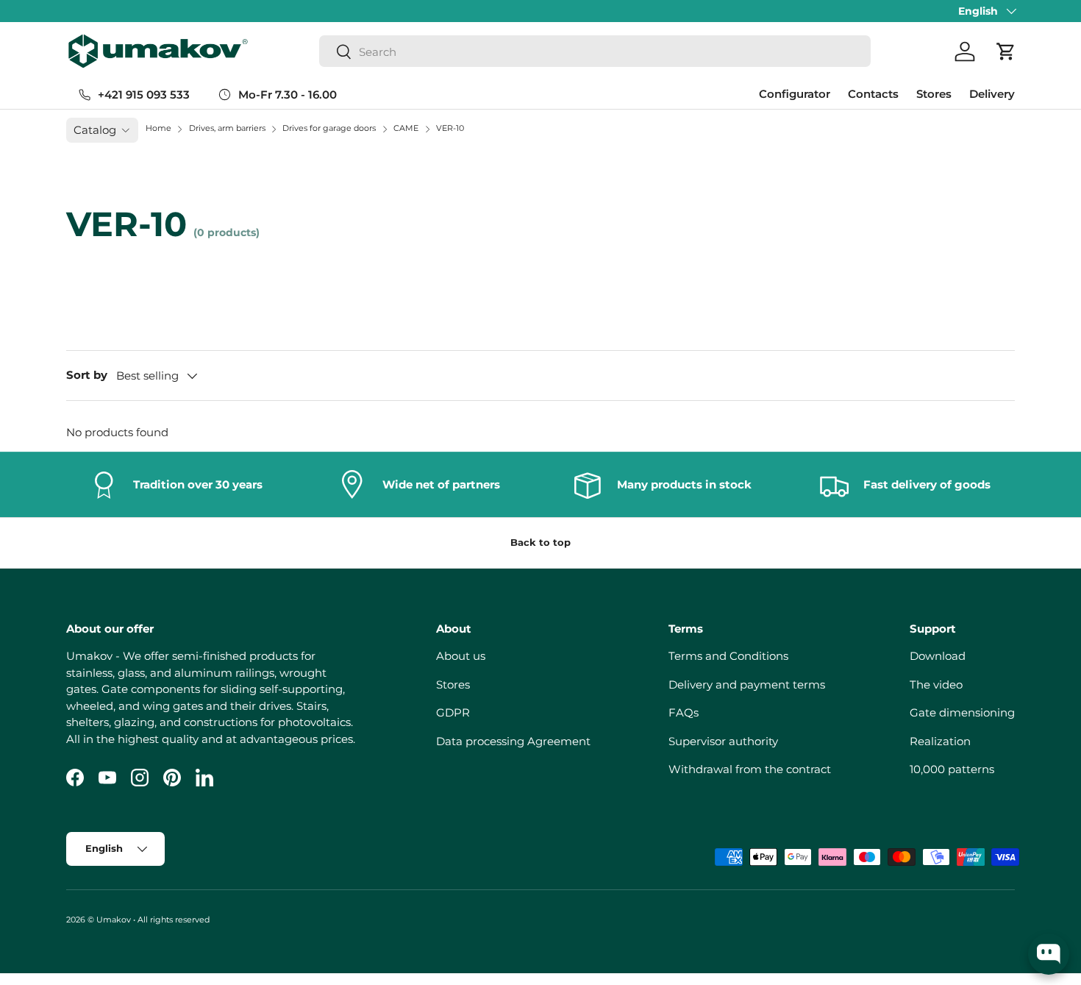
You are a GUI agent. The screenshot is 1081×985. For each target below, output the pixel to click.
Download (938, 656)
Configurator (794, 94)
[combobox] (595, 52)
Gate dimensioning (962, 712)
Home (158, 128)
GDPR (453, 712)
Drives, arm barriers (228, 128)
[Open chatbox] (1048, 954)
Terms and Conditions (728, 656)
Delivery (992, 94)
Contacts (873, 94)
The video (936, 684)
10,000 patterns (952, 769)
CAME (407, 128)
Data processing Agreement (513, 741)
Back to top (540, 542)
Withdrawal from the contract (749, 769)
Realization (940, 741)
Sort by (86, 375)
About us (460, 656)
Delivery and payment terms (746, 684)
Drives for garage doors (330, 128)
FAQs (683, 712)
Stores (934, 94)
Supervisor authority (723, 741)
